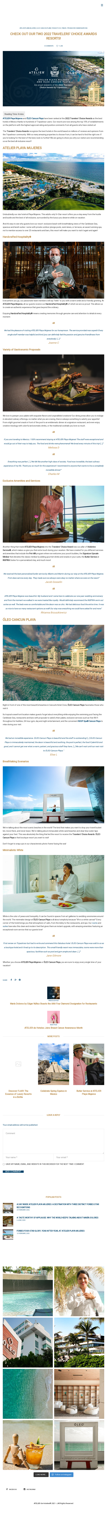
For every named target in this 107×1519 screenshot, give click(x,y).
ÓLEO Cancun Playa (43, 28)
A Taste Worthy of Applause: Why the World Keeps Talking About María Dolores (58, 1217)
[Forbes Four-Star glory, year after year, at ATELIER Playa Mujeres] (8, 1234)
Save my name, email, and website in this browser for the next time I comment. (45, 1164)
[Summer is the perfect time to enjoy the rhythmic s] (28, 1394)
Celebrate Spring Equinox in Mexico (53, 1092)
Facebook (11, 979)
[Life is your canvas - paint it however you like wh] (79, 1445)
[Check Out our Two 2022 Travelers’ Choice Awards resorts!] (53, 78)
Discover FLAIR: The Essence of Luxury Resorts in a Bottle (18, 1094)
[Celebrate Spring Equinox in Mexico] (53, 1064)
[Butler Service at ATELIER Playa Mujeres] (88, 1064)
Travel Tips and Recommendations (74, 28)
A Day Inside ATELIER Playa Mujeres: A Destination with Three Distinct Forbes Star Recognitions (58, 1206)
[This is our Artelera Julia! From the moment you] (79, 1291)
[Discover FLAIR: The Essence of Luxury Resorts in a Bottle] (18, 1064)
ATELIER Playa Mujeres (28, 28)
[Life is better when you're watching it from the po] (28, 1291)
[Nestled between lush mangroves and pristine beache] (79, 1342)
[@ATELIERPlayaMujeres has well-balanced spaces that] (79, 1394)
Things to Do (56, 28)
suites (5, 926)
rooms (95, 923)
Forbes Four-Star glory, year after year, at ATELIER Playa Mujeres (51, 1230)
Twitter (15, 979)
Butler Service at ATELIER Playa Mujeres (88, 1092)
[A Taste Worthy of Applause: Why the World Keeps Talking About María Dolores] (8, 1221)
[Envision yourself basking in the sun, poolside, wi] (28, 1445)
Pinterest (19, 979)
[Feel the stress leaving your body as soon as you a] (28, 1342)
